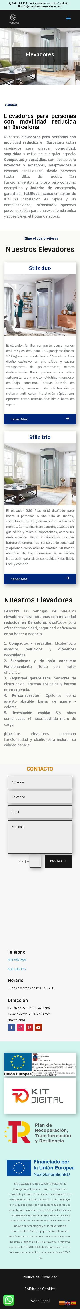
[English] (68, 1303)
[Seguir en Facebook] (11, 1027)
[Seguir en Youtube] (38, 1027)
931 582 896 (17, 959)
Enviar (56, 861)
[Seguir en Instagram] (20, 1027)
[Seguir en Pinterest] (29, 1027)
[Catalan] (62, 1303)
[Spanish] (74, 1303)
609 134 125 (19, 3)
